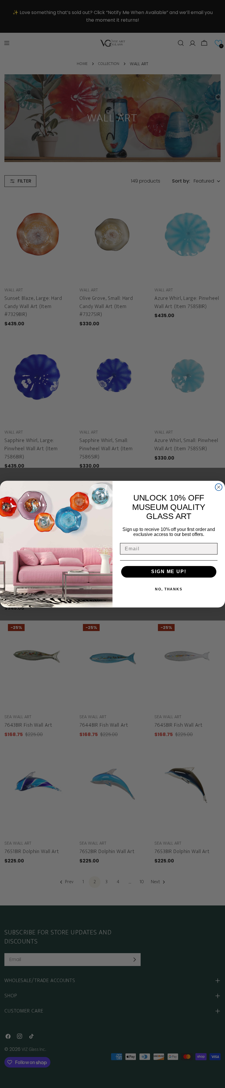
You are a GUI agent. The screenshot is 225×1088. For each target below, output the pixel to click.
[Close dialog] (218, 487)
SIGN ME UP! (168, 571)
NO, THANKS (169, 589)
